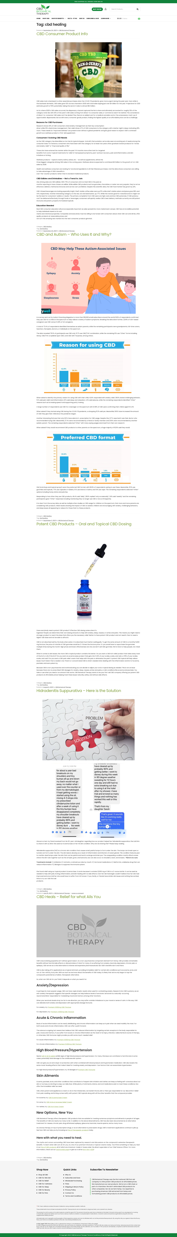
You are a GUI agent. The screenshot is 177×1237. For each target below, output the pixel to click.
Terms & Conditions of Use (95, 1235)
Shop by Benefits (58, 18)
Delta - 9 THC (72, 18)
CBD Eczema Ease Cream (58, 1098)
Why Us (81, 18)
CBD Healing (47, 226)
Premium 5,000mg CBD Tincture (69, 1044)
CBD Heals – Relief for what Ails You (69, 896)
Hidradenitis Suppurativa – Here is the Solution (79, 690)
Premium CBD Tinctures (86, 1070)
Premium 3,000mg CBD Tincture (68, 1040)
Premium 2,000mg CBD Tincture (59, 1007)
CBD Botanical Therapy (67, 30)
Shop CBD (45, 18)
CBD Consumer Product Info (62, 34)
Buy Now (97, 9)
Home (38, 18)
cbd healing (44, 229)
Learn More (105, 18)
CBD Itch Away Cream (56, 1107)
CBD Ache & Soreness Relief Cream (59, 1102)
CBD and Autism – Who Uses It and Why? (74, 234)
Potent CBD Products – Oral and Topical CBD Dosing (84, 524)
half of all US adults (48, 1056)
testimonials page (62, 1150)
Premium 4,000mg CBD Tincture (62, 1012)
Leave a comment (78, 893)
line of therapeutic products (78, 1130)
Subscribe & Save (92, 18)
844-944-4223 (88, 1150)
